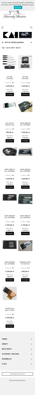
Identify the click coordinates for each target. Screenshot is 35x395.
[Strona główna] (14, 14)
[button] (2, 27)
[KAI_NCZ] (17, 35)
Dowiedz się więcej (28, 5)
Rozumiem (18, 7)
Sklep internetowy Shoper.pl (17, 380)
